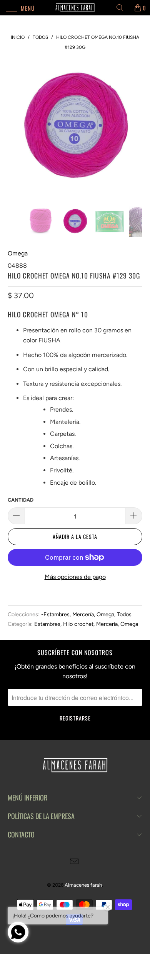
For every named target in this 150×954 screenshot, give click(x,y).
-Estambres (55, 614)
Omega (18, 253)
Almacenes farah (83, 885)
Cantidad (20, 500)
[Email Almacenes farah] (74, 862)
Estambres (47, 623)
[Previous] (15, 127)
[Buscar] (123, 7)
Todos (124, 614)
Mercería (83, 614)
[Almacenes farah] (75, 7)
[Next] (135, 127)
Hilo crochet (78, 623)
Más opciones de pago (75, 576)
